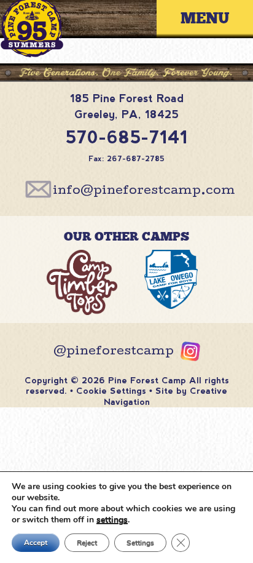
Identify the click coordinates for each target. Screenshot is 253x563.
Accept (35, 543)
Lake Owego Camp (170, 285)
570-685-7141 (127, 137)
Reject (87, 543)
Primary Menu (214, 19)
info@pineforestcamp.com (144, 191)
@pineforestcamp (113, 352)
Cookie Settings (111, 391)
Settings (140, 543)
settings (112, 519)
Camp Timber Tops (82, 285)
